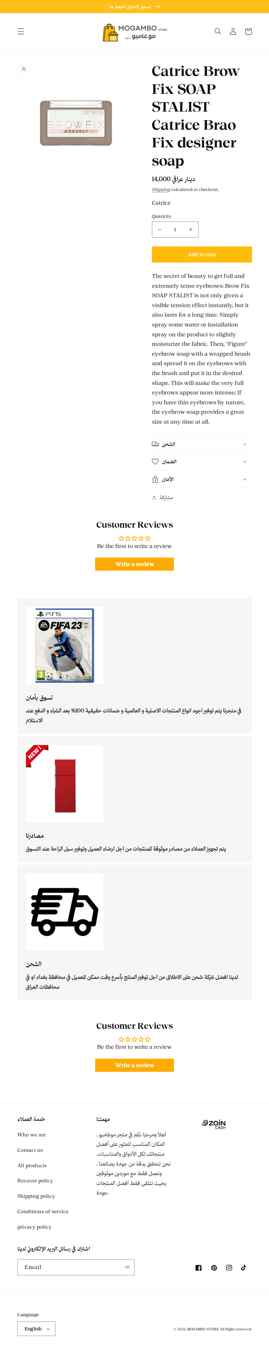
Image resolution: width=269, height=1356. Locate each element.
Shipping (161, 189)
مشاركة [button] (166, 497)
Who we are (31, 1135)
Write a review (134, 564)
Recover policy (35, 1180)
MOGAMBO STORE (203, 1329)
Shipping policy (36, 1196)
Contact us (30, 1150)
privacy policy (34, 1227)
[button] (20, 31)
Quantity (162, 216)
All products (32, 1165)
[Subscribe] (126, 1267)
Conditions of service (43, 1211)
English (33, 1328)
